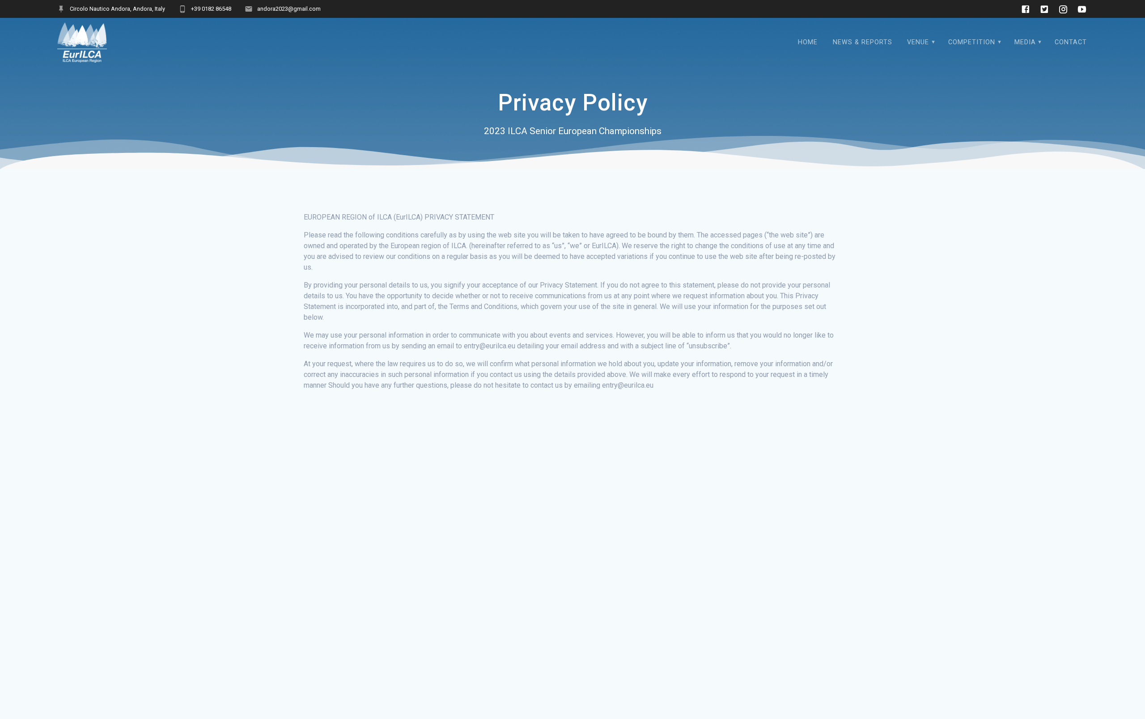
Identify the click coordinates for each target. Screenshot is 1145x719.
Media (1025, 42)
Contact (1071, 42)
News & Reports (862, 42)
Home (808, 42)
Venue (918, 42)
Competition (971, 42)
